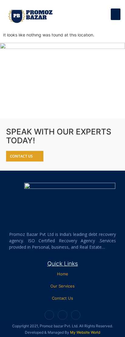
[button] (115, 14)
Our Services (62, 286)
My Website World (85, 332)
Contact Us (62, 298)
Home (62, 273)
